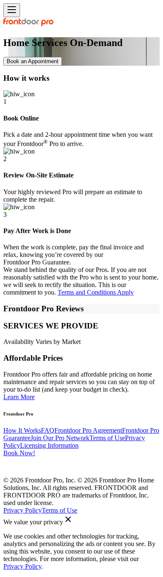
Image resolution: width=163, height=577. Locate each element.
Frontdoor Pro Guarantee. (37, 262)
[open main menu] (11, 10)
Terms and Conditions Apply (96, 292)
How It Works (22, 430)
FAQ (47, 430)
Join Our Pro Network (60, 437)
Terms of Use (107, 437)
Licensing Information (49, 445)
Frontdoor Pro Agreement (88, 430)
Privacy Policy (22, 510)
